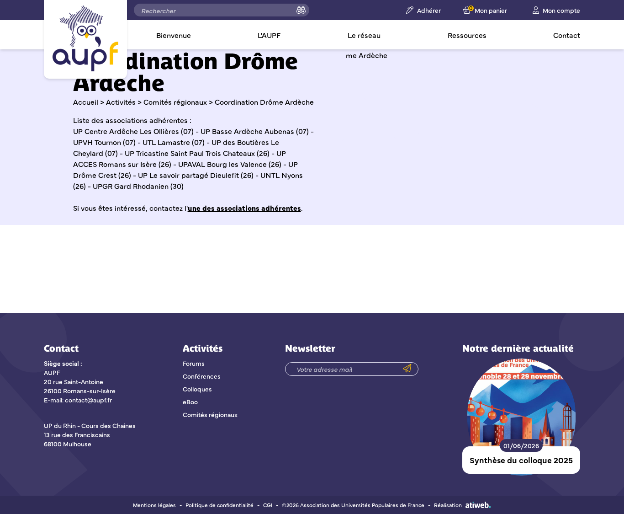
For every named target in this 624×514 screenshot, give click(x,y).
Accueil (85, 101)
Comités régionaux (175, 101)
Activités (121, 101)
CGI (267, 505)
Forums (194, 363)
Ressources (467, 35)
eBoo (190, 401)
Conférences (202, 375)
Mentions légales (154, 505)
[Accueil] (85, 38)
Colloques (197, 388)
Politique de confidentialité (219, 505)
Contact (566, 35)
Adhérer (429, 10)
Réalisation (448, 505)
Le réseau (364, 35)
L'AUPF (269, 35)
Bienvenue (173, 35)
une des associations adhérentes (244, 208)
